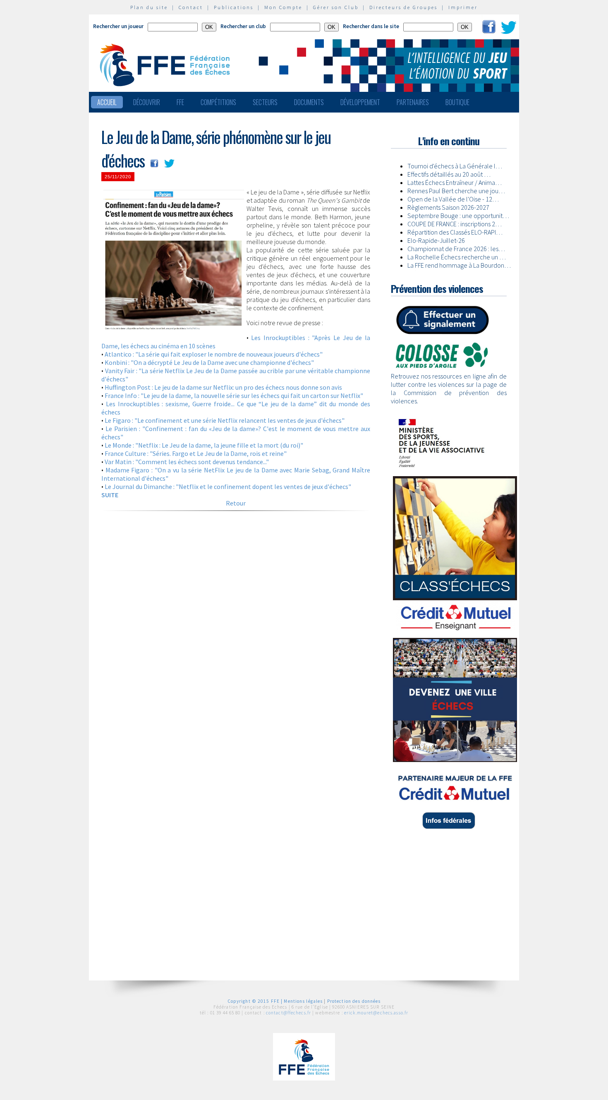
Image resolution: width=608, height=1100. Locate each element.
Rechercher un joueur (118, 26)
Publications (234, 7)
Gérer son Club (336, 7)
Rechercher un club (243, 26)
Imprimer (463, 7)
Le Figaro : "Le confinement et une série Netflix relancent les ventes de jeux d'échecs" (225, 420)
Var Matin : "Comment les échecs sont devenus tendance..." (187, 462)
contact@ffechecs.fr (288, 1013)
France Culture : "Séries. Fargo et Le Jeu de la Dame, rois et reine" (196, 453)
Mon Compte (283, 7)
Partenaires (413, 102)
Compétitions (218, 102)
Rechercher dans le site (371, 26)
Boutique (457, 102)
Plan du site (149, 7)
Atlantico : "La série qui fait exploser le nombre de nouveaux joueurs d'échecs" (214, 354)
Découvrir (146, 102)
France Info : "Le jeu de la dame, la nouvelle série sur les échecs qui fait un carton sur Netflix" (234, 395)
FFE (180, 102)
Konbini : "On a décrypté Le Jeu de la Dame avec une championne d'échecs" (209, 362)
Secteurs (265, 102)
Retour (236, 503)
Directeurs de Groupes (403, 7)
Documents (309, 102)
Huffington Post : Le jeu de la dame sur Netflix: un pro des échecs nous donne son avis (223, 387)
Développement (360, 102)
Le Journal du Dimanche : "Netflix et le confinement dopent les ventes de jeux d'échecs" (228, 486)
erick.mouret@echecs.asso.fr (376, 1013)
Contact (191, 7)
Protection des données (354, 1001)
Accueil (107, 102)
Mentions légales (303, 1001)
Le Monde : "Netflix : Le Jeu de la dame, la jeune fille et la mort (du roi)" (204, 445)
